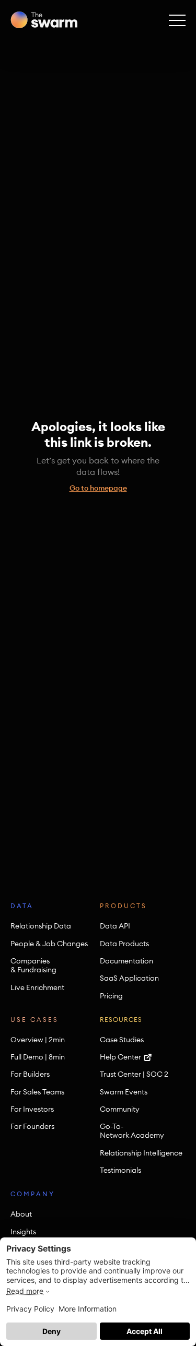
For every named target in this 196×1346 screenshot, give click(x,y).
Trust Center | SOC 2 (134, 1074)
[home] (43, 19)
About (21, 1214)
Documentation (126, 961)
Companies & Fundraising (33, 965)
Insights (23, 1232)
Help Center (120, 1057)
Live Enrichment (37, 987)
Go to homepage (98, 488)
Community (120, 1109)
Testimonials (120, 1170)
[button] (177, 19)
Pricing (111, 996)
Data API (115, 926)
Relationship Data (40, 926)
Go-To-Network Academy (132, 1131)
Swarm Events (123, 1092)
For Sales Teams (37, 1092)
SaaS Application (129, 978)
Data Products (124, 943)
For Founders (32, 1126)
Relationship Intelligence (141, 1153)
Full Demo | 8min (37, 1057)
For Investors (32, 1109)
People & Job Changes (49, 943)
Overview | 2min (37, 1039)
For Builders (30, 1074)
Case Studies (122, 1039)
